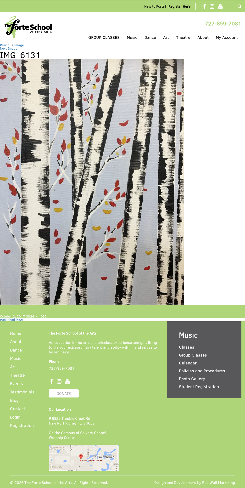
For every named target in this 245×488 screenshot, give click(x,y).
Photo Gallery (192, 378)
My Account (227, 37)
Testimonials (22, 392)
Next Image (8, 48)
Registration (22, 425)
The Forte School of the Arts (48, 482)
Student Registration (199, 386)
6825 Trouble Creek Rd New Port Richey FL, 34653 (72, 421)
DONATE (64, 393)
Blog (14, 400)
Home (15, 333)
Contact (17, 408)
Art (166, 37)
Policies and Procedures (202, 371)
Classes (186, 347)
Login (15, 417)
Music (132, 37)
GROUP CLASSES (104, 37)
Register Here (179, 6)
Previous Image (12, 45)
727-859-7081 (223, 23)
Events (16, 383)
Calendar (188, 363)
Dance (150, 37)
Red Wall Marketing (218, 482)
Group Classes (193, 355)
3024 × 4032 (36, 316)
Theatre (183, 37)
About (203, 37)
